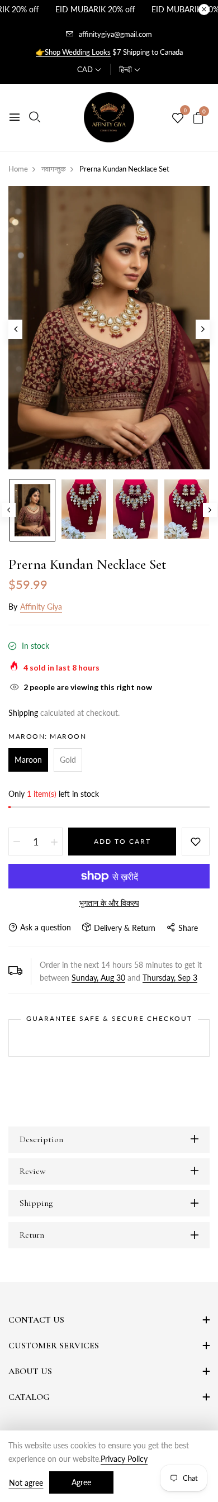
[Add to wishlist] (196, 841)
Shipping (23, 712)
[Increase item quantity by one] (54, 841)
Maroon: (47, 736)
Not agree (26, 1482)
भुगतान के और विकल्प (109, 902)
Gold (68, 759)
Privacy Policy (124, 1458)
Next (210, 510)
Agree (81, 1482)
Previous (9, 510)
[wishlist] (177, 118)
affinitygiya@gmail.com (115, 34)
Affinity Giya (41, 606)
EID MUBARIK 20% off (95, 9)
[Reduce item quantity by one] (17, 841)
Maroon (28, 759)
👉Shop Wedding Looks (73, 51)
